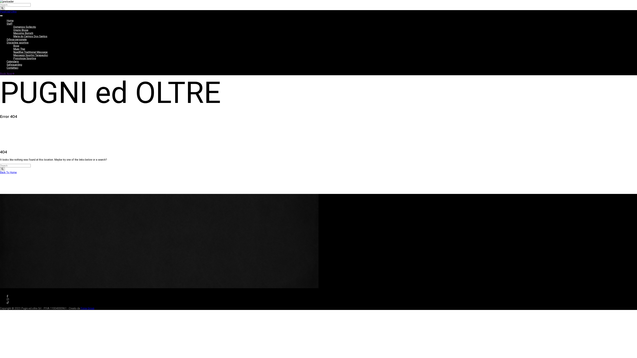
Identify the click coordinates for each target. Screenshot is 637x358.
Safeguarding (14, 64)
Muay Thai (19, 49)
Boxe (16, 45)
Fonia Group (87, 308)
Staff (9, 23)
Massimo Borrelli (23, 33)
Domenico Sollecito (24, 27)
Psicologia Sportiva (24, 58)
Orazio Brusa (20, 30)
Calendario (13, 61)
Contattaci (12, 67)
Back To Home (8, 172)
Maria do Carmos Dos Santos (30, 36)
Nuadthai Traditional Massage (30, 52)
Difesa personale (17, 39)
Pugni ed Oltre (8, 11)
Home (10, 20)
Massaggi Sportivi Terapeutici (30, 55)
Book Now (6, 73)
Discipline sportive (18, 42)
